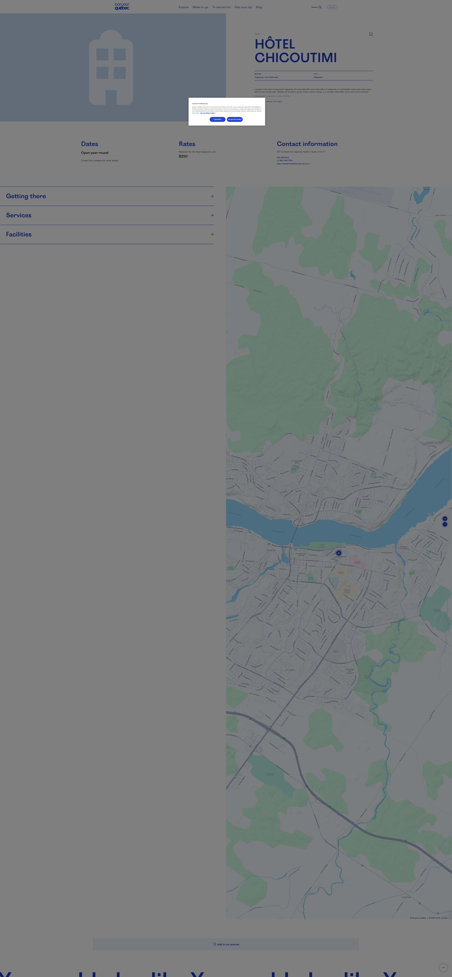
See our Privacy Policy (208, 113)
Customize (217, 119)
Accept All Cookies (234, 119)
